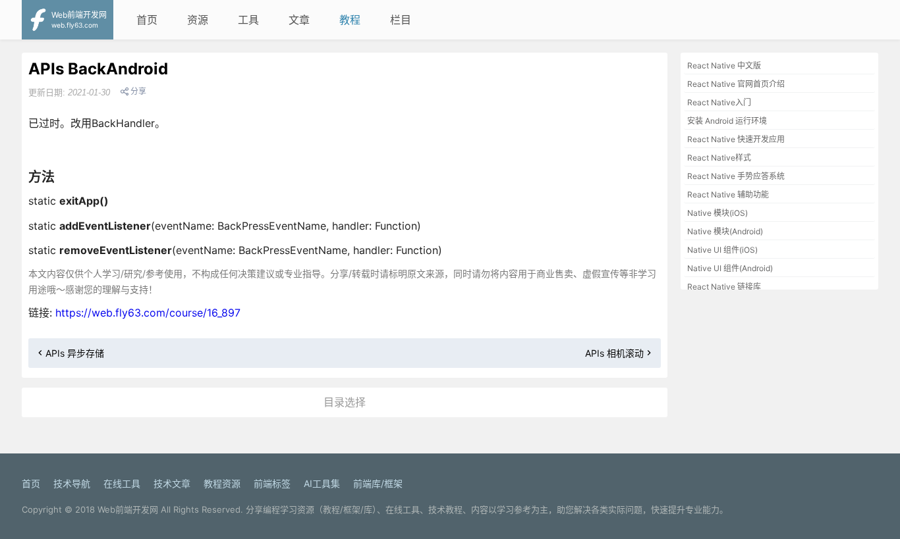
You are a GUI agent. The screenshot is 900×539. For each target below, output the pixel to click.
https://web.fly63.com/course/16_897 (147, 312)
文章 (299, 19)
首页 (146, 19)
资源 (197, 19)
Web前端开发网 (128, 509)
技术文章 (172, 483)
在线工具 (121, 483)
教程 (349, 19)
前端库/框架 (378, 483)
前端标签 (272, 483)
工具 (248, 19)
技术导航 (71, 483)
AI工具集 (322, 483)
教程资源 (222, 483)
